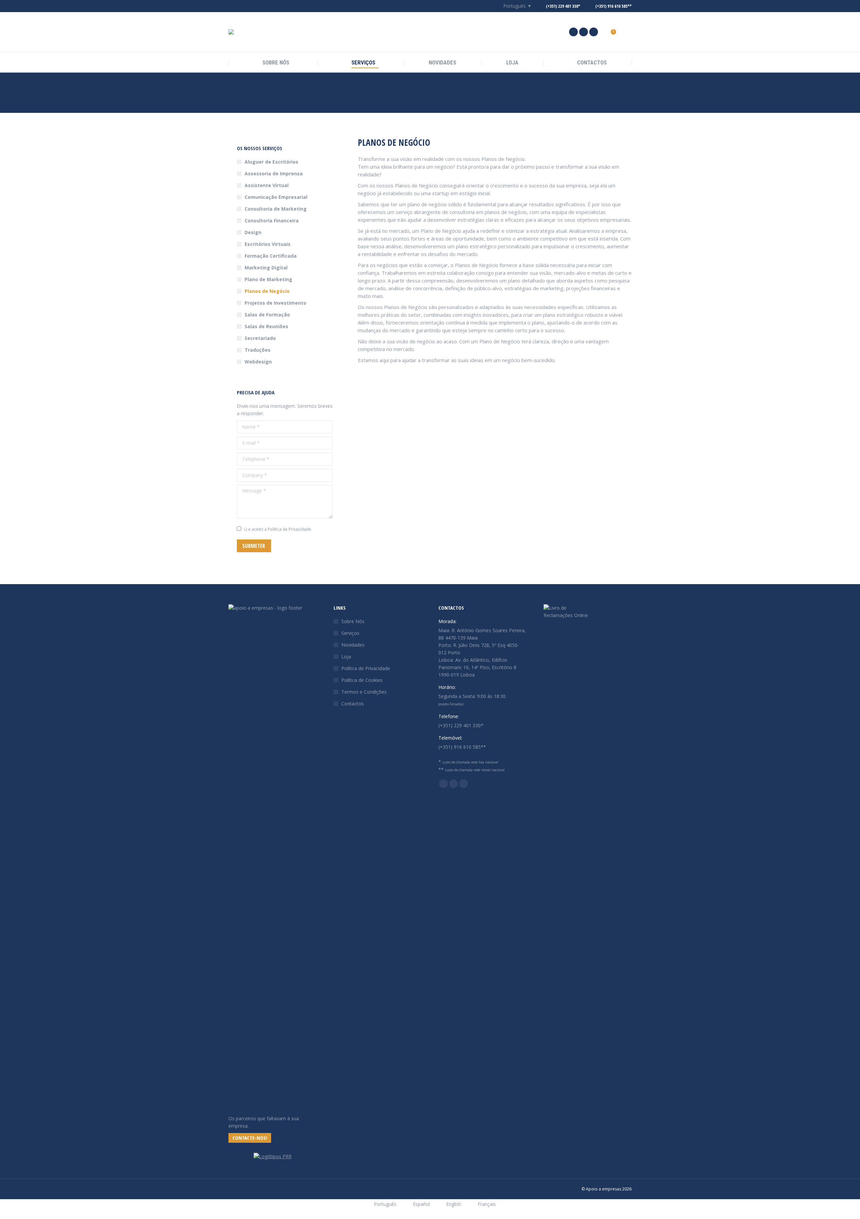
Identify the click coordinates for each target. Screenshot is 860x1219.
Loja (346, 656)
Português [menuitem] (514, 6)
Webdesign (258, 361)
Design (253, 232)
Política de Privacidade (365, 668)
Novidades (352, 645)
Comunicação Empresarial (276, 197)
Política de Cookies (362, 680)
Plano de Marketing (268, 279)
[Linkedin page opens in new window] (573, 32)
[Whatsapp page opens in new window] (593, 32)
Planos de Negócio (267, 291)
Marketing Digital (266, 267)
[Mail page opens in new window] (583, 32)
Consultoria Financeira (272, 220)
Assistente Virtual (267, 185)
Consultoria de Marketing (276, 209)
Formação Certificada (271, 256)
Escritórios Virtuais (268, 244)
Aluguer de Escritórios (271, 162)
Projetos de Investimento (275, 303)
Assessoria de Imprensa (274, 173)
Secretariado (260, 338)
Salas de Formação (267, 314)
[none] (513, 6)
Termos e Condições (364, 692)
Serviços (350, 633)
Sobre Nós (352, 621)
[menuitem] (513, 6)
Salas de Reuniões (266, 326)
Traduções (257, 350)
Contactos (352, 703)
